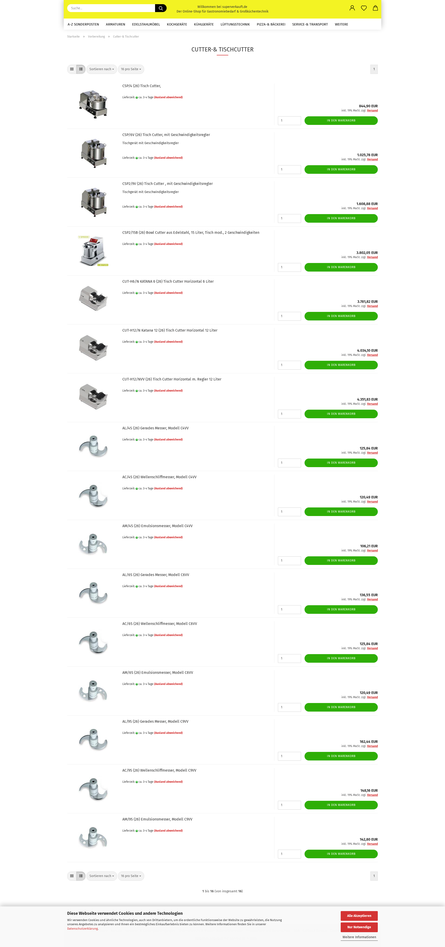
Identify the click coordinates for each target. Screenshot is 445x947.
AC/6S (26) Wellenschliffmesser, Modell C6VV (159, 623)
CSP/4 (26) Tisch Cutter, (141, 86)
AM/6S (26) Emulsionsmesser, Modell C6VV (157, 672)
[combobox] (101, 69)
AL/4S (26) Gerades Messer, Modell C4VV (155, 428)
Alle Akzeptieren (359, 916)
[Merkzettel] (364, 8)
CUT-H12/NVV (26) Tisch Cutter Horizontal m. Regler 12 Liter (171, 379)
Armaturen (115, 24)
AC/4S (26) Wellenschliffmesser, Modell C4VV (159, 477)
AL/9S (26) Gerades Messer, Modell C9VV (155, 721)
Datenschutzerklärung (82, 928)
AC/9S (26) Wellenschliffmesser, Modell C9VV (159, 770)
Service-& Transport (310, 24)
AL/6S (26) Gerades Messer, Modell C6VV (155, 575)
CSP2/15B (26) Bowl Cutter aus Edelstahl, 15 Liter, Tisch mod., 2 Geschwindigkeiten (190, 232)
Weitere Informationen (359, 937)
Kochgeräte (177, 24)
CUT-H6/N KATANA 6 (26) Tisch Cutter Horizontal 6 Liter (168, 281)
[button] (352, 8)
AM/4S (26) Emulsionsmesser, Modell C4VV (157, 526)
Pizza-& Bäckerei (271, 24)
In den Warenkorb (341, 120)
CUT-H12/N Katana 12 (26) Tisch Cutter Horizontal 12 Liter (169, 330)
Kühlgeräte (204, 24)
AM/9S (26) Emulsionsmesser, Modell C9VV (157, 819)
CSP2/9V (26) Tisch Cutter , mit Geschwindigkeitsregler (167, 183)
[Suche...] (161, 8)
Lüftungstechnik (235, 24)
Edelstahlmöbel (146, 24)
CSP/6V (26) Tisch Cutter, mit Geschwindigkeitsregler (166, 135)
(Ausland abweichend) (168, 97)
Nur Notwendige (359, 927)
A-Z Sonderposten (83, 24)
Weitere (341, 24)
